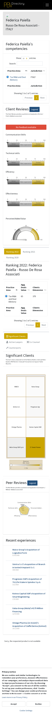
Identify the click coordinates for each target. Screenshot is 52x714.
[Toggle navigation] (47, 5)
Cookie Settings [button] (26, 710)
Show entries (26, 58)
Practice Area (13, 70)
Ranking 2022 (12, 251)
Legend (34, 109)
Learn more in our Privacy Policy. (15, 697)
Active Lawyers (16, 342)
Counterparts (14, 347)
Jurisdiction (36, 70)
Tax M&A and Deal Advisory (12, 299)
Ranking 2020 (12, 257)
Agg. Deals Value (23, 287)
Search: (12, 63)
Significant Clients (16, 336)
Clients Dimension (38, 288)
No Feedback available (26, 127)
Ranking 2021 (29, 251)
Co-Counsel (34, 342)
